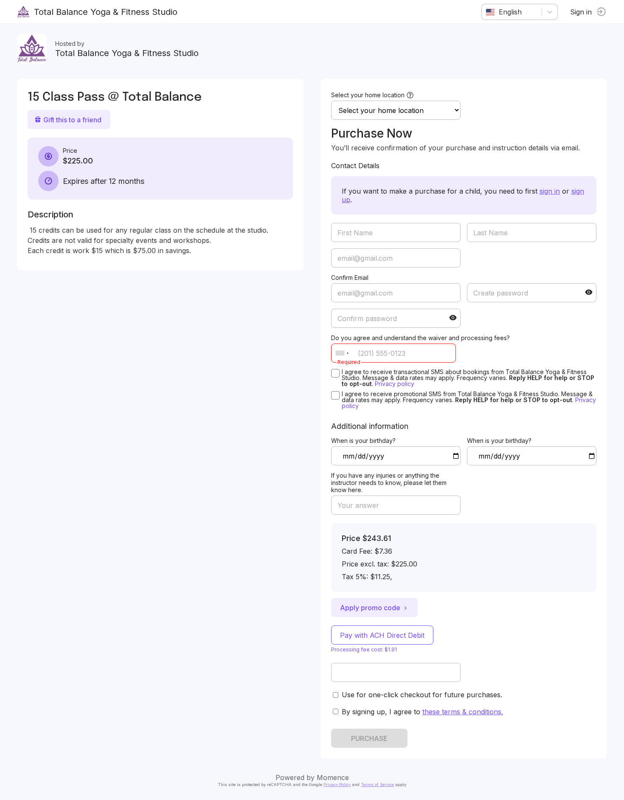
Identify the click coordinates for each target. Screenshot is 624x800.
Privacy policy (394, 383)
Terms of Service (377, 784)
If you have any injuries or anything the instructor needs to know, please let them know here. (389, 482)
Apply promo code (370, 607)
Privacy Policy (337, 784)
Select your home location (368, 95)
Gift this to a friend (72, 119)
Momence (333, 777)
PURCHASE (369, 738)
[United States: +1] (342, 353)
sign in (550, 191)
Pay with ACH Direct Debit (382, 635)
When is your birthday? (363, 440)
